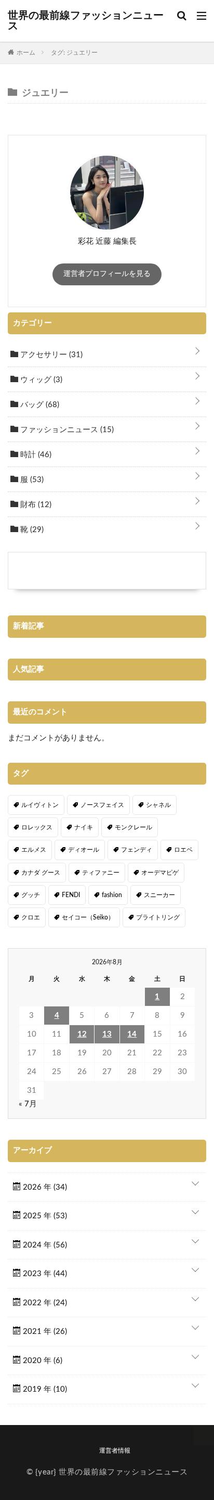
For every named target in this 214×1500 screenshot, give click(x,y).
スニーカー (159, 895)
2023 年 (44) (44, 1274)
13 (107, 1034)
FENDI (71, 895)
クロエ (30, 917)
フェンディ (136, 850)
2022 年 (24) (44, 1303)
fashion (112, 895)
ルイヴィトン (40, 805)
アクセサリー (50, 355)
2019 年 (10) (44, 1389)
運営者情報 (114, 1450)
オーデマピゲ (160, 872)
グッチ (30, 895)
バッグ (38, 405)
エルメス (33, 850)
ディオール (83, 850)
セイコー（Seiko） (88, 917)
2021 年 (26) (44, 1331)
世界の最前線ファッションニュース (86, 20)
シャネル (158, 805)
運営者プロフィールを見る (107, 274)
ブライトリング (158, 917)
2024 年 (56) (44, 1245)
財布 (34, 505)
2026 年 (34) (44, 1187)
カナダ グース (40, 872)
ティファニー (100, 872)
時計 (34, 455)
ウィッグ (40, 380)
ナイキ (83, 827)
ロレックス (36, 827)
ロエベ (183, 850)
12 (82, 1034)
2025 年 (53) (44, 1216)
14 (132, 1034)
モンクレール (133, 827)
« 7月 (28, 1104)
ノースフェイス (102, 805)
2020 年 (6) (41, 1361)
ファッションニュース (66, 430)
